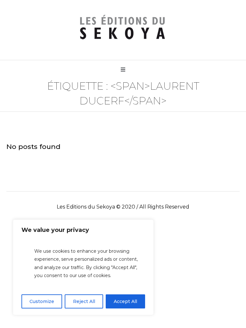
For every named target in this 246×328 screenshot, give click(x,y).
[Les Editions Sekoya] (123, 27)
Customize (41, 301)
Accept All (125, 301)
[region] (83, 267)
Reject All (84, 301)
